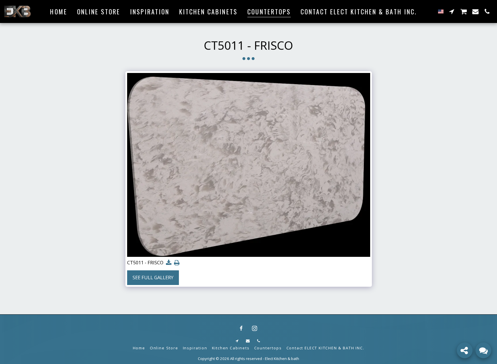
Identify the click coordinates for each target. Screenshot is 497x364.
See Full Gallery (153, 277)
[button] (451, 11)
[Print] (177, 263)
